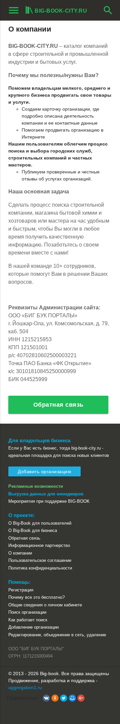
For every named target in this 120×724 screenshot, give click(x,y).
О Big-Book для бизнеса (32, 530)
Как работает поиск (27, 619)
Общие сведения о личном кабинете (45, 604)
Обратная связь (58, 404)
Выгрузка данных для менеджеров (45, 493)
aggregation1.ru (25, 687)
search (108, 10)
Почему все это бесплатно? (36, 597)
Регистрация (20, 589)
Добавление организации (33, 627)
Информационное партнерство (39, 545)
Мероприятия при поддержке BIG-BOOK (49, 501)
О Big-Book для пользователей (39, 523)
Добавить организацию (44, 471)
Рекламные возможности (35, 486)
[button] (46, 698)
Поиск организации (27, 612)
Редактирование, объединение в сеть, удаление (57, 634)
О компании (20, 553)
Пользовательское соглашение (39, 560)
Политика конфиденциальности (40, 568)
